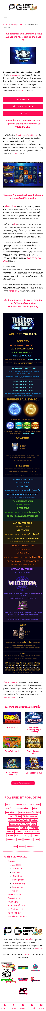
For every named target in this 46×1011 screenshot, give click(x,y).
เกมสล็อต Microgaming (22, 707)
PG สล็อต (29, 940)
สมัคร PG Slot (13, 291)
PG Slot (11, 861)
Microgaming (15, 75)
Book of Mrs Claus (34, 773)
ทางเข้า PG (13, 902)
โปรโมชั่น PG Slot (16, 909)
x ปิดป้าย (6, 963)
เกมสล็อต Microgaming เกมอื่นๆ (22, 783)
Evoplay (16, 872)
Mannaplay (17, 887)
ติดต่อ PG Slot (14, 913)
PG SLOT (16, 154)
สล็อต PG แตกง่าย (10, 682)
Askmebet (17, 868)
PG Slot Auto (14, 898)
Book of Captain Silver (34, 752)
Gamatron (17, 876)
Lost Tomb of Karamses (12, 774)
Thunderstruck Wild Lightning (27, 135)
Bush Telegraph (12, 751)
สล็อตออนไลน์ (10, 206)
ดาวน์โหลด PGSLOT (17, 917)
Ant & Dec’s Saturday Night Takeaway (34, 730)
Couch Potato (12, 727)
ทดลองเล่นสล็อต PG (11, 698)
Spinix (15, 891)
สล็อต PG (23, 91)
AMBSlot (16, 865)
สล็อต (15, 225)
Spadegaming (18, 883)
